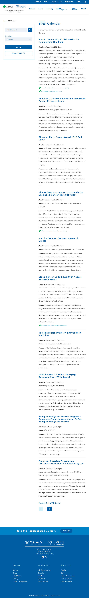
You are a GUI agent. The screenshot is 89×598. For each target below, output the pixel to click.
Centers (15, 570)
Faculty (38, 2)
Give (78, 2)
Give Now (41, 576)
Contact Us (57, 2)
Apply (18, 47)
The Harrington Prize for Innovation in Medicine (60, 334)
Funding (15, 579)
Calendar (69, 2)
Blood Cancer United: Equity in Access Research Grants (60, 278)
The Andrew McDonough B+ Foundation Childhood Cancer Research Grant (61, 193)
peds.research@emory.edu (44, 553)
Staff (46, 2)
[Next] (49, 509)
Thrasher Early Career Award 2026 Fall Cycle (60, 138)
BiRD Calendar (43, 582)
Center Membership (68, 576)
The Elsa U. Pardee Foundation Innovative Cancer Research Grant (62, 99)
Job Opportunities (44, 570)
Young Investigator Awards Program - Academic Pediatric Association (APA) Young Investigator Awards (60, 419)
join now (66, 531)
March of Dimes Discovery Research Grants (58, 239)
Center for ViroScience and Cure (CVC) (51, 91)
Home (4, 21)
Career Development (20, 582)
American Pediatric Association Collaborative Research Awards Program (61, 462)
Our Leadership (66, 579)
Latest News (17, 576)
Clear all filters (17, 53)
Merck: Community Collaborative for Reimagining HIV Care (59, 40)
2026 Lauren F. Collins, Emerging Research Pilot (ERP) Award (57, 376)
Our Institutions (66, 582)
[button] (85, 2)
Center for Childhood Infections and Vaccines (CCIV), (55, 88)
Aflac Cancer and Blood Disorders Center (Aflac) (54, 231)
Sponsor (10, 39)
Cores (15, 573)
